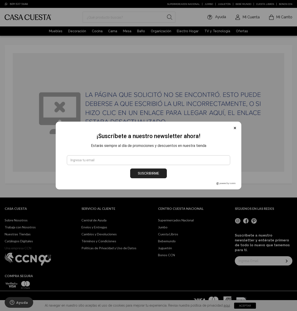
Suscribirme (148, 173)
